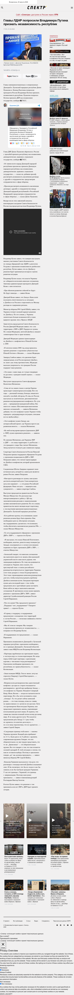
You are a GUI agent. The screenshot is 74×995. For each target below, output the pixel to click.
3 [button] (38, 840)
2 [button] (36, 840)
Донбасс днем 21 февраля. (60, 121)
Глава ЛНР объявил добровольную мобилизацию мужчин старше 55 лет (59, 150)
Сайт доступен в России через (37, 14)
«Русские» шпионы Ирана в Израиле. (59, 898)
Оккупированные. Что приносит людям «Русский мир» (58, 45)
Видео (36, 921)
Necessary (5, 970)
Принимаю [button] (4, 938)
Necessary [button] (3, 968)
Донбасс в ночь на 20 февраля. (60, 181)
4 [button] (41, 840)
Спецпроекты (54, 35)
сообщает (16, 100)
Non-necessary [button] (5, 981)
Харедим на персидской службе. (37, 859)
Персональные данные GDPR (62, 921)
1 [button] (33, 840)
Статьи (28, 921)
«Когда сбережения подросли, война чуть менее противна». (36, 896)
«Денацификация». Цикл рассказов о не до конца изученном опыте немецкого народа (59, 88)
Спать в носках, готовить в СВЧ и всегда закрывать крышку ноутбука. (13, 896)
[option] (13, 820)
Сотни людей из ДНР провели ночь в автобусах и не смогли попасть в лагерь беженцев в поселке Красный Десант (59, 213)
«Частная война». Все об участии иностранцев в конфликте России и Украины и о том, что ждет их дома (60, 57)
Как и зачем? (4, 936)
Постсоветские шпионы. (13, 864)
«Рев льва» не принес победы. (60, 861)
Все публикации (17, 921)
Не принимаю (13, 938)
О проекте (6, 921)
